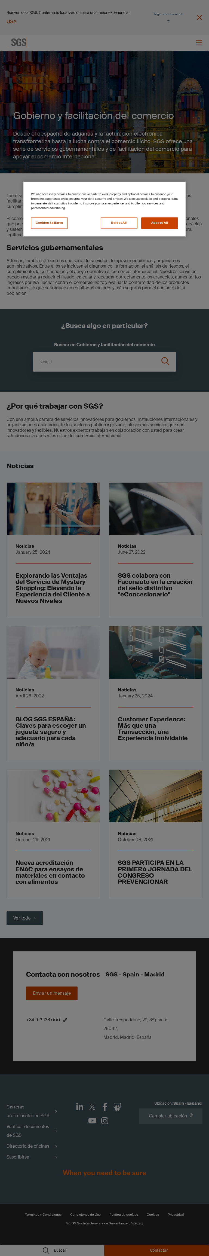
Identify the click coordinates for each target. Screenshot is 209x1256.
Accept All (159, 223)
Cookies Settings (49, 223)
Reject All (119, 223)
